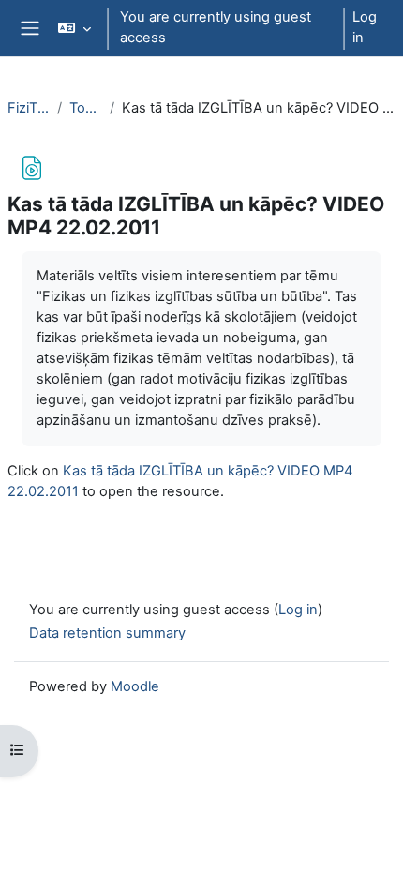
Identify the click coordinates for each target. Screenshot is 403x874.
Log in (364, 27)
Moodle (135, 686)
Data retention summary (107, 633)
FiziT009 (28, 107)
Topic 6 (85, 107)
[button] (73, 28)
